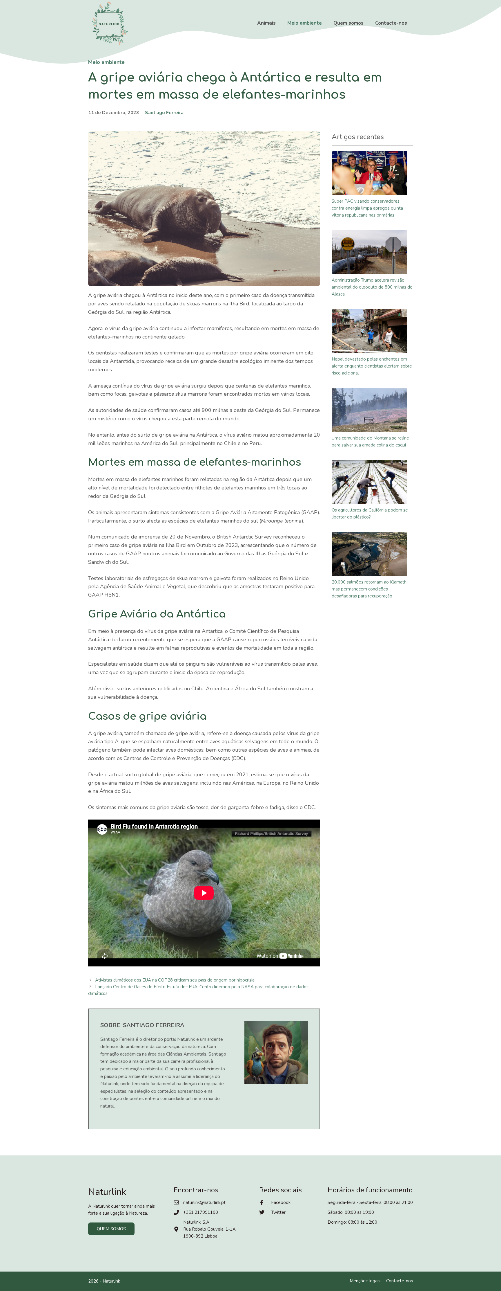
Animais (266, 23)
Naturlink (111, 1281)
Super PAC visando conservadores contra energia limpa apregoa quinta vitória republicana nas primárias (367, 208)
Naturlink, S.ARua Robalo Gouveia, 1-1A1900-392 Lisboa (209, 1229)
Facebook (281, 1202)
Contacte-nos (391, 23)
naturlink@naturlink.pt (204, 1202)
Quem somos (348, 23)
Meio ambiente (304, 23)
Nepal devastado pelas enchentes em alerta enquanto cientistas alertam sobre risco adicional (372, 366)
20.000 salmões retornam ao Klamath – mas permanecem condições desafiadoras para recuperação (371, 589)
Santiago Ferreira (164, 112)
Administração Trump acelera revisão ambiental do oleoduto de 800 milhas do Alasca (372, 287)
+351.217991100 (200, 1212)
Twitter (278, 1212)
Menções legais (365, 1281)
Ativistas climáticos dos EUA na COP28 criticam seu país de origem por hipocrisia (175, 980)
